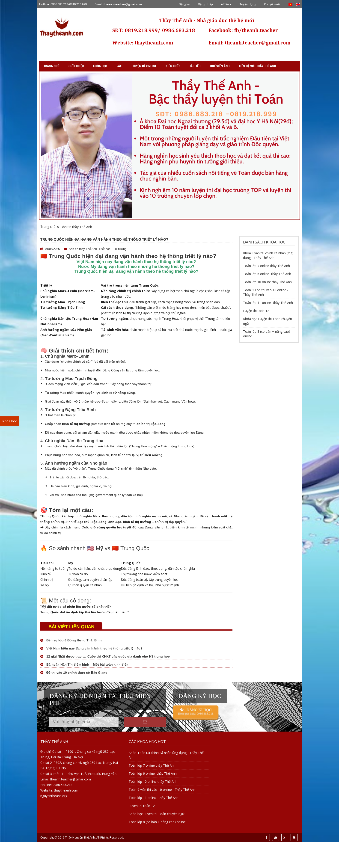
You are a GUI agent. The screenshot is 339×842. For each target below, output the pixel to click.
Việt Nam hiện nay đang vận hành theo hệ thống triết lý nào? (136, 261)
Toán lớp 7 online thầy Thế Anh (266, 266)
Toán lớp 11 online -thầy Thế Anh (268, 302)
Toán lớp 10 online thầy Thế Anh (267, 282)
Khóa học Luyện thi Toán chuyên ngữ (156, 814)
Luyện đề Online (144, 66)
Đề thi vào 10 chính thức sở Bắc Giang (76, 672)
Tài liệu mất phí (19, 489)
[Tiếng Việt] (290, 4)
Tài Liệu (195, 66)
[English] (298, 4)
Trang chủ (51, 66)
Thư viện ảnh (220, 66)
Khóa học (100, 66)
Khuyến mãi (272, 4)
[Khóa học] (196, 712)
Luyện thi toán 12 (256, 310)
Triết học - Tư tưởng (112, 249)
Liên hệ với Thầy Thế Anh (257, 66)
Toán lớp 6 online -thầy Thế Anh (267, 274)
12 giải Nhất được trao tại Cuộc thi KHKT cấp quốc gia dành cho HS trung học (107, 656)
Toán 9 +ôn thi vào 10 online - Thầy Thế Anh (162, 789)
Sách (120, 66)
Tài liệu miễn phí (20, 498)
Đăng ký (184, 4)
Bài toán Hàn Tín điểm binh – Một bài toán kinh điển (86, 664)
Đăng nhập (205, 4)
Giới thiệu (76, 66)
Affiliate (226, 4)
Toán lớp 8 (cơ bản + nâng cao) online (157, 822)
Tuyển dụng (248, 4)
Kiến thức (173, 66)
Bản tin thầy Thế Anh (76, 227)
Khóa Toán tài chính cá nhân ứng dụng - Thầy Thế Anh (267, 255)
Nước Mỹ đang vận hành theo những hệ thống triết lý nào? (136, 266)
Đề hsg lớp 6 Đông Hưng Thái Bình (73, 640)
